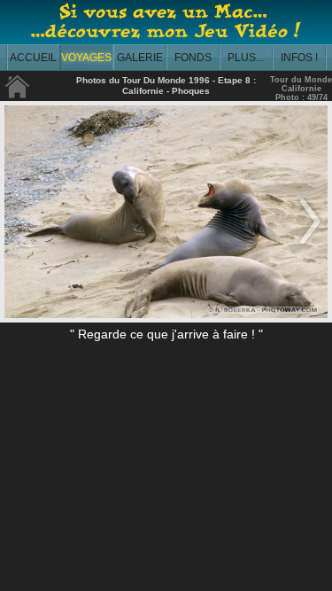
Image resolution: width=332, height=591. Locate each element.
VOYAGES (86, 57)
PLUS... (246, 57)
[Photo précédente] (22, 245)
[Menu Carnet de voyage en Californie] (17, 95)
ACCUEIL (33, 57)
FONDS (193, 57)
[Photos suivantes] (310, 245)
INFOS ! (299, 57)
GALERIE (140, 57)
